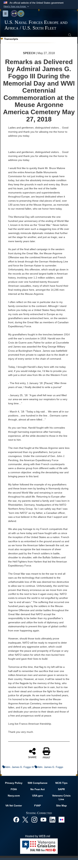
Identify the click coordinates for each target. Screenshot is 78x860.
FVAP (37, 805)
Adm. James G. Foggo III (19, 767)
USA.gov (37, 795)
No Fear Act (37, 789)
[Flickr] (61, 819)
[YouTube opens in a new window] (43, 819)
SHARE (32, 757)
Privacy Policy (13, 782)
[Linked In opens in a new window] (52, 819)
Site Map (61, 805)
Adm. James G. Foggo (50, 767)
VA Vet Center (13, 805)
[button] (17, 6)
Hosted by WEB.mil (37, 836)
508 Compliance (37, 782)
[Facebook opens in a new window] (16, 819)
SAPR (61, 789)
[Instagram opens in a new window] (34, 819)
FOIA (14, 789)
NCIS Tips (61, 782)
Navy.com (14, 795)
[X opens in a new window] (25, 819)
